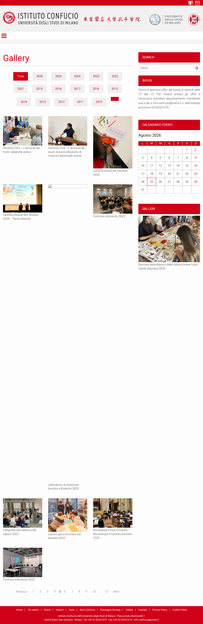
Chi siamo (33, 610)
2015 (115, 88)
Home (19, 610)
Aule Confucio (87, 610)
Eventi (47, 610)
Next (116, 591)
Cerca (197, 68)
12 (106, 591)
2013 (42, 101)
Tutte (20, 76)
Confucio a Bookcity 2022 (19, 579)
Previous (21, 591)
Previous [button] (135, 101)
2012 (61, 101)
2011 (80, 101)
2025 (58, 76)
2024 (77, 76)
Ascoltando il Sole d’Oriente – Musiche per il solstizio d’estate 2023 (112, 533)
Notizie (60, 610)
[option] (169, 101)
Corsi (72, 610)
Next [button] (196, 244)
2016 (96, 88)
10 (94, 591)
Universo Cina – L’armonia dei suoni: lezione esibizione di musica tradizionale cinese (66, 151)
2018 (58, 88)
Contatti (142, 610)
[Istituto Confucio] (40, 18)
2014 (24, 101)
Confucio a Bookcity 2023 (109, 216)
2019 (39, 88)
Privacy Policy (159, 610)
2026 (39, 76)
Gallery (129, 610)
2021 (20, 88)
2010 (99, 101)
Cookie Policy (179, 610)
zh (197, 3)
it (190, 3)
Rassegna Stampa (110, 610)
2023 (96, 76)
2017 (77, 88)
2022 (115, 76)
